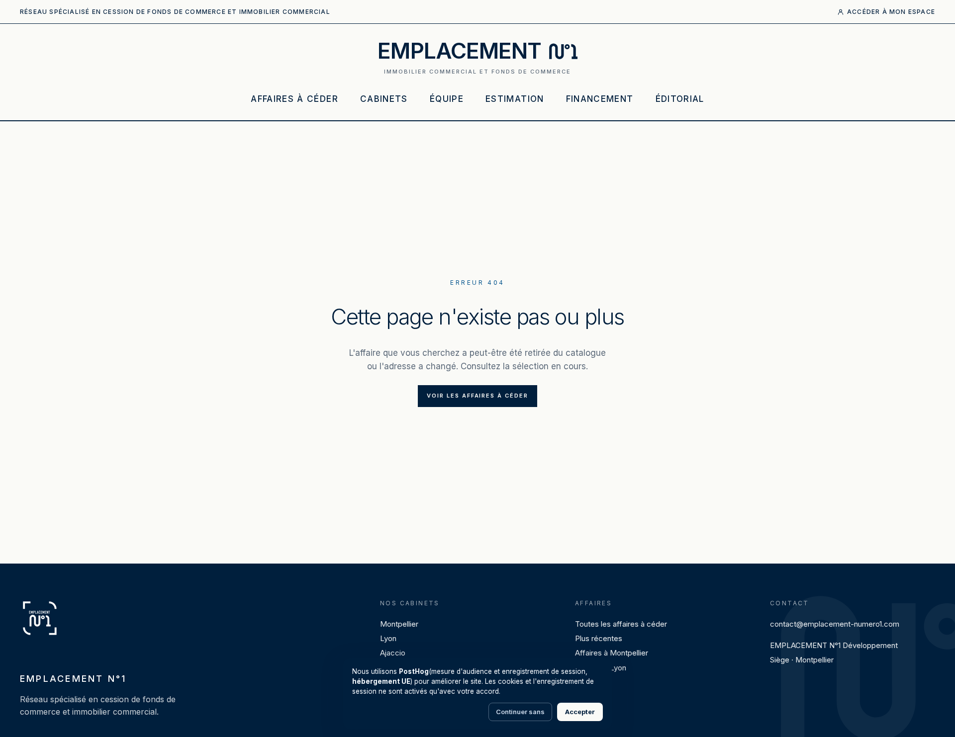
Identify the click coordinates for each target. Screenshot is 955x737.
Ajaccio (392, 652)
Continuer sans (520, 712)
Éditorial (680, 99)
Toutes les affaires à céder (621, 624)
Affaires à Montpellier (611, 652)
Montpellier (399, 624)
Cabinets (384, 99)
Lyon (388, 638)
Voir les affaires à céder (478, 395)
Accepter (580, 712)
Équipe (447, 99)
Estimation (514, 99)
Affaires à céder (294, 99)
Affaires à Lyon (600, 667)
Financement (600, 99)
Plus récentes (598, 638)
